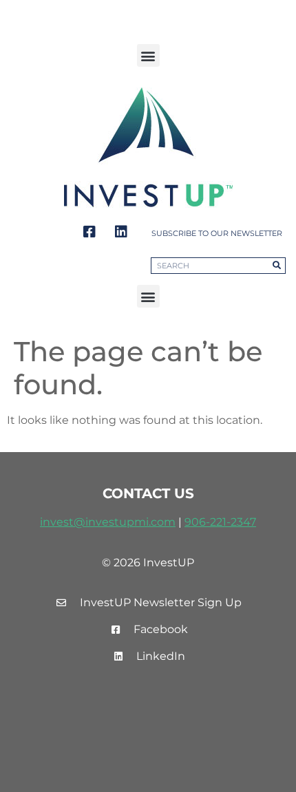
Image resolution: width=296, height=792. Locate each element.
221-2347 (233, 521)
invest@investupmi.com (108, 521)
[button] (148, 55)
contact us (148, 493)
